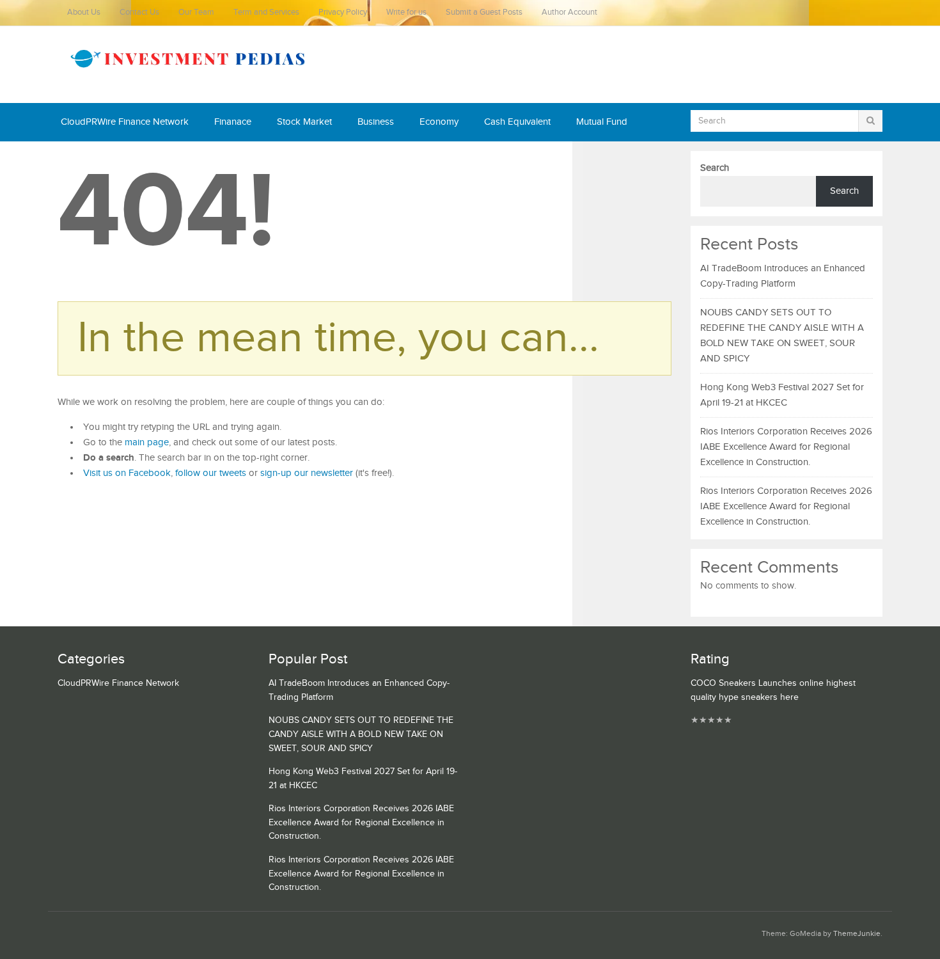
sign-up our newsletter (306, 473)
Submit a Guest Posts (484, 12)
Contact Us (139, 12)
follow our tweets (210, 473)
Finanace (232, 121)
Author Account (569, 12)
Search (714, 167)
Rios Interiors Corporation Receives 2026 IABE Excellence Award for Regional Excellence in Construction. (786, 447)
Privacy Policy (342, 12)
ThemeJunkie (857, 934)
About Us (83, 12)
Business (375, 121)
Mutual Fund (601, 121)
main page (147, 442)
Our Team (196, 12)
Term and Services (266, 12)
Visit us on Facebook (127, 473)
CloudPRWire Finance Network (125, 121)
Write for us (406, 12)
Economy (438, 121)
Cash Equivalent (517, 121)
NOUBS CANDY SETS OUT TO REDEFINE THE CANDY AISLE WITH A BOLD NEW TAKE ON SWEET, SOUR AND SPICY (361, 734)
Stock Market (304, 121)
